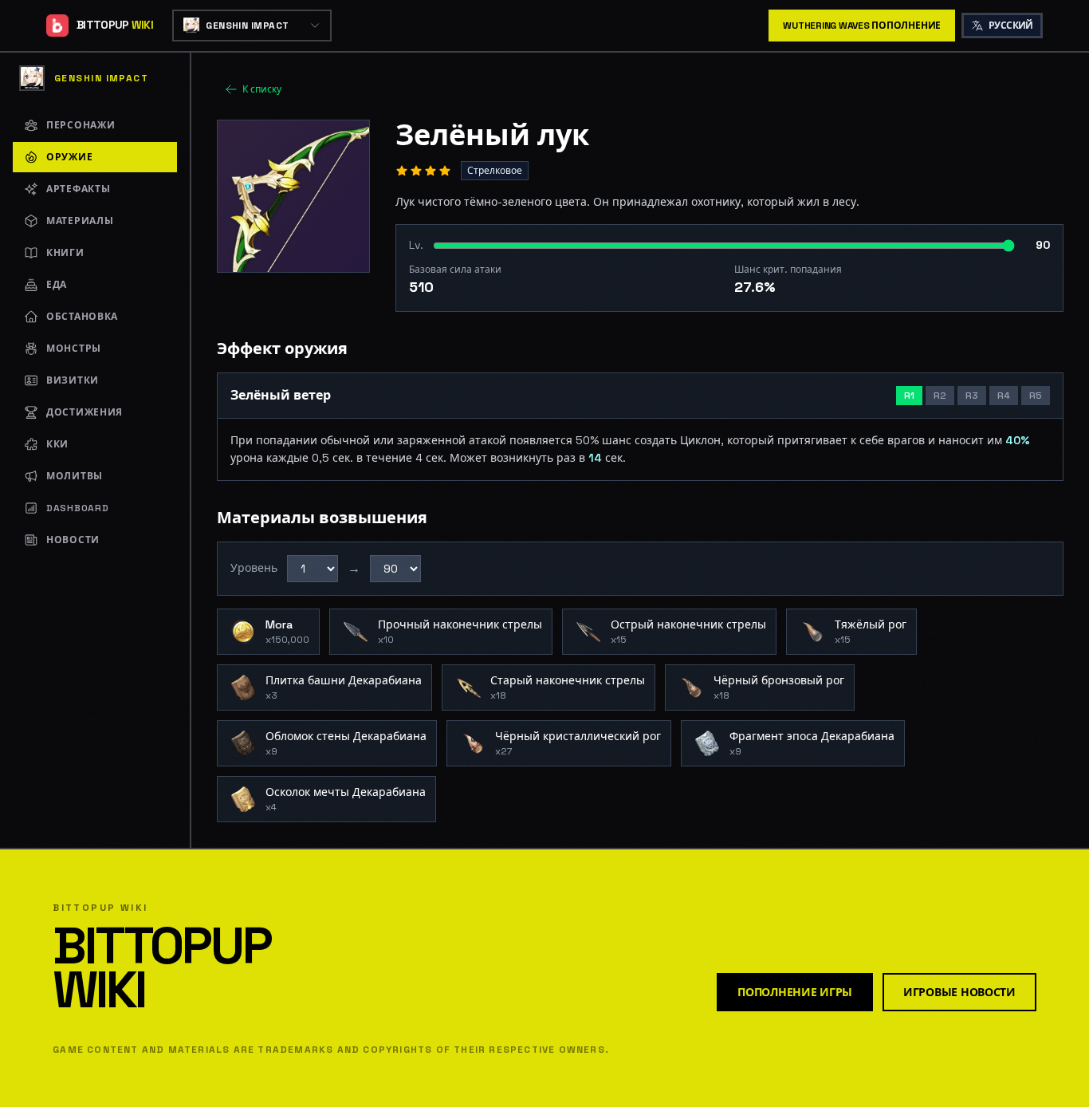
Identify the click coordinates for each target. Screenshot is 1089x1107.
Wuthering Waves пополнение (862, 25)
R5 (1035, 395)
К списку (261, 89)
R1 (909, 395)
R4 (1003, 395)
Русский (1011, 25)
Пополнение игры (794, 992)
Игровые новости (959, 992)
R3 (971, 395)
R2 (940, 395)
